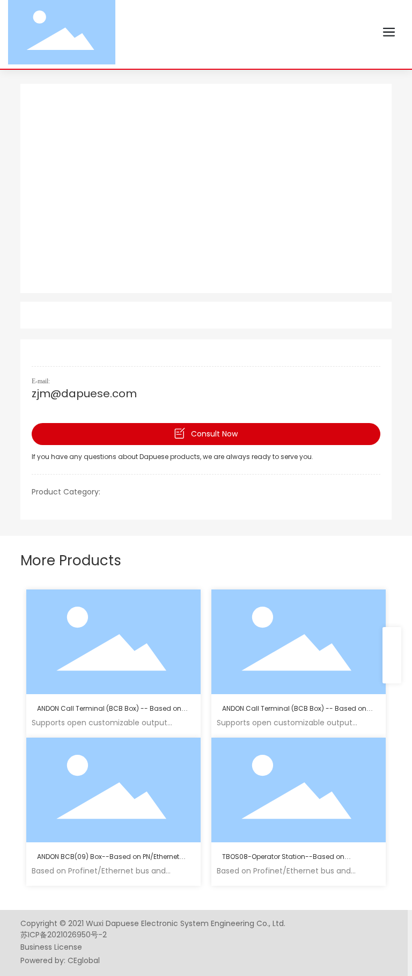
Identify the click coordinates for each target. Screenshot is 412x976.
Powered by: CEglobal (60, 960)
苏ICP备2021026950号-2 (63, 934)
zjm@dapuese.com (84, 393)
